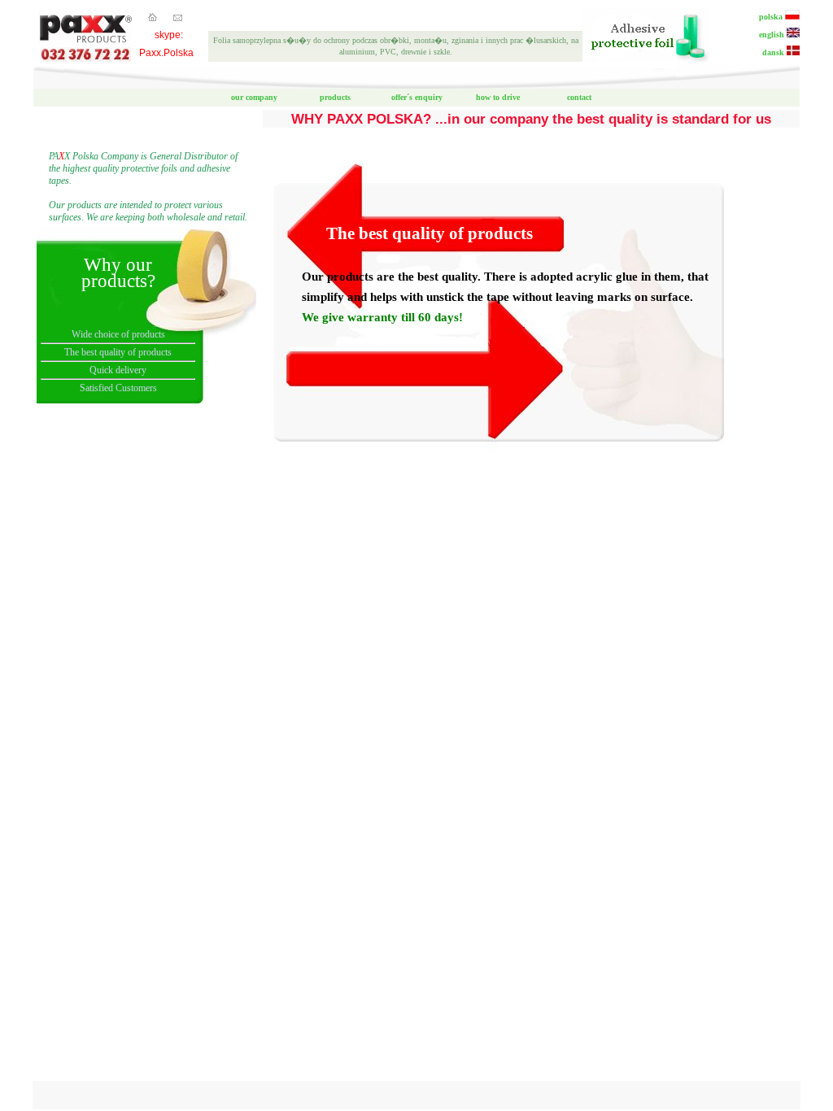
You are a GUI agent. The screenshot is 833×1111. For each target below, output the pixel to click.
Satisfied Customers (118, 388)
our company (254, 97)
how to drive (498, 97)
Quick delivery (117, 370)
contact (579, 97)
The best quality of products (118, 352)
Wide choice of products (118, 334)
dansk (774, 52)
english (773, 34)
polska (772, 16)
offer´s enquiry (417, 97)
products (335, 97)
